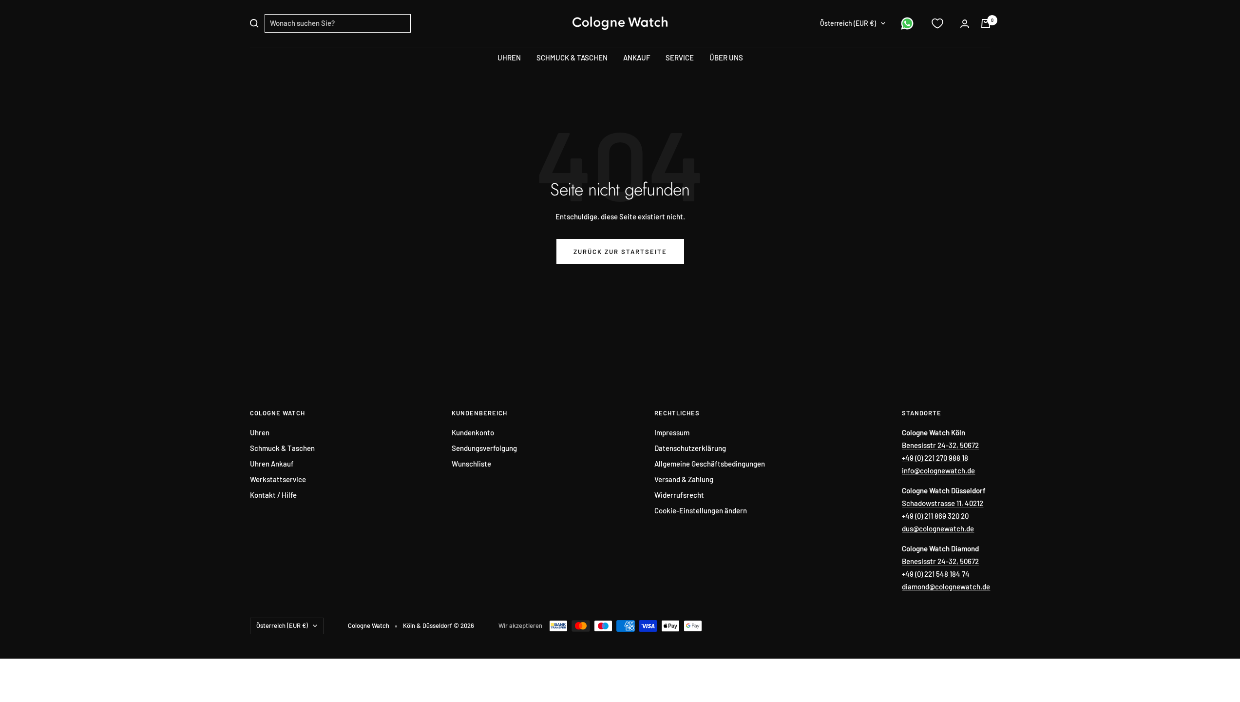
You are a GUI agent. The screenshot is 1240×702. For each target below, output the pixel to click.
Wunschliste (471, 463)
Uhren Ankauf (272, 463)
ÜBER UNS (726, 57)
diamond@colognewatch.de (946, 586)
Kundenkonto (473, 432)
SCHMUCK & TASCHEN (572, 57)
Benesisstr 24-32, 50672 (940, 445)
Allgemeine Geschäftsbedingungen (709, 463)
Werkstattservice (278, 479)
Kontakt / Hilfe (273, 494)
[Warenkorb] (986, 23)
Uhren (259, 432)
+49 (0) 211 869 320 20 (935, 515)
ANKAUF (636, 57)
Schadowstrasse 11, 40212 (942, 503)
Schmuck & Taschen (282, 448)
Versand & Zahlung (683, 479)
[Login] (964, 24)
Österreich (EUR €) (848, 23)
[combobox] (338, 23)
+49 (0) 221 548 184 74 (936, 573)
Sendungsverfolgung (484, 448)
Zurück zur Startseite (620, 251)
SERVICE (680, 57)
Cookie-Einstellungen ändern (700, 510)
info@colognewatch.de (938, 470)
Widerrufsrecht (679, 494)
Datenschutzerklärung (690, 448)
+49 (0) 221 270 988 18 (935, 457)
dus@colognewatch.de (938, 528)
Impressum (671, 432)
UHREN (509, 57)
